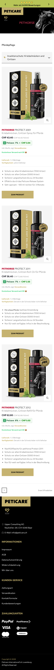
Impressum (7, 549)
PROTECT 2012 (16, 407)
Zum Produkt (17, 195)
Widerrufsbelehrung (11, 565)
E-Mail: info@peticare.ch (16, 532)
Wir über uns (7, 570)
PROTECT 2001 (16, 129)
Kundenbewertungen (11, 603)
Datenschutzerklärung (12, 560)
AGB (4, 554)
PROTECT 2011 (16, 268)
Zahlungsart (7, 588)
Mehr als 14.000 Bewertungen (27, 5)
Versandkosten (8, 593)
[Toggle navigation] (49, 15)
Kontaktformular (9, 598)
